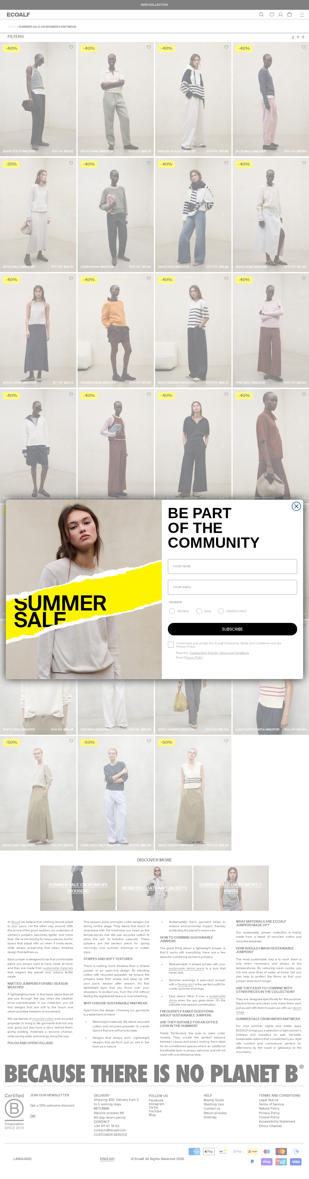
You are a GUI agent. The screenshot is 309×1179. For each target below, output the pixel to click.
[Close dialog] (296, 506)
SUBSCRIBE (232, 629)
